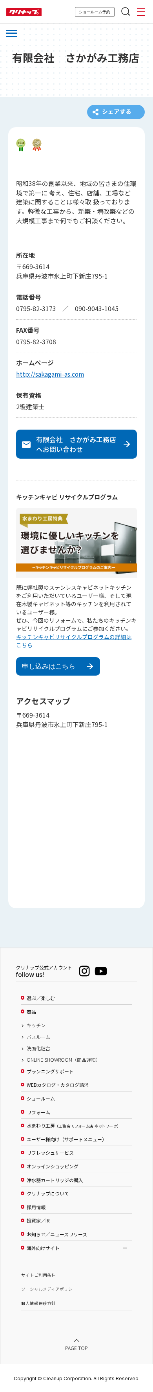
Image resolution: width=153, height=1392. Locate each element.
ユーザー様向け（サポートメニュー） (67, 1139)
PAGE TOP (76, 1348)
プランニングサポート (50, 1071)
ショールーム (41, 1098)
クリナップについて (48, 1193)
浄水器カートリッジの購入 (55, 1180)
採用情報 (36, 1207)
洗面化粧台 (38, 1048)
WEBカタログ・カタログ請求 (58, 1085)
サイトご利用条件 (38, 1275)
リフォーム (38, 1112)
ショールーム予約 (94, 12)
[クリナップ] (24, 12)
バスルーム (38, 1037)
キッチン (36, 1025)
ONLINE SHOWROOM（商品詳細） (63, 1060)
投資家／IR (38, 1220)
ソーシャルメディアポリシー (49, 1289)
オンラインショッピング (52, 1166)
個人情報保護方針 (38, 1303)
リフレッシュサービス (50, 1153)
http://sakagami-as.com (50, 374)
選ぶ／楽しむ (41, 998)
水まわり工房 (73, 1125)
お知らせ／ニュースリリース (57, 1234)
